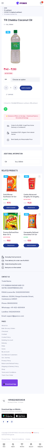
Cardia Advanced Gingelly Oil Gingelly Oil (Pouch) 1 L (31, 196)
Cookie (28, 439)
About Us (5, 325)
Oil (6, 79)
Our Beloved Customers (9, 355)
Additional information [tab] (13, 154)
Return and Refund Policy (10, 363)
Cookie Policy (6, 337)
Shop (3, 369)
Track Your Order (7, 375)
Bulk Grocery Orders (8, 328)
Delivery (4, 343)
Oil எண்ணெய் (8, 10)
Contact (4, 334)
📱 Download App (9, 384)
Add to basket (26, 88)
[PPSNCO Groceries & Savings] (22, 3)
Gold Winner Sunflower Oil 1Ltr (9, 196)
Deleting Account (7, 340)
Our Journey (6, 357)
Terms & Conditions (18, 439)
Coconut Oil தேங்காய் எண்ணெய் (13, 12)
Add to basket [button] (11, 207)
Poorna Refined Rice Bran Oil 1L (10, 233)
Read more (31, 207)
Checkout (5, 331)
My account (5, 352)
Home (5, 8)
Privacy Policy (6, 360)
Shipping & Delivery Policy (10, 366)
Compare (10, 94)
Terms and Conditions (9, 372)
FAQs (3, 346)
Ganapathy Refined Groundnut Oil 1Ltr (31, 233)
